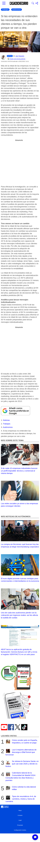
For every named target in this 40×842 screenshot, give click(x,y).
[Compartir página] (37, 3)
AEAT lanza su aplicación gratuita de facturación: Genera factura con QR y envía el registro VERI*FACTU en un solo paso (19, 651)
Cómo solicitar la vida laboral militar (24, 788)
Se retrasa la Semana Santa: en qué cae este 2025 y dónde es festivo (22, 763)
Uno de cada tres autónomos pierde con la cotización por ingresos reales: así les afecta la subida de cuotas (19, 615)
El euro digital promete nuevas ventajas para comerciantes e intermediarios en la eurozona (20, 579)
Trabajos (5, 9)
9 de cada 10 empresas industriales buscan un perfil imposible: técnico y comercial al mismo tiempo (19, 470)
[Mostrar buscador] (33, 3)
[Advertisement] (20, 162)
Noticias (6, 420)
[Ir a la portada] (19, 3)
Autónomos (16, 9)
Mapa (20, 810)
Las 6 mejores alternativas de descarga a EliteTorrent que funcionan (21, 752)
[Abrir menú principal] (4, 3)
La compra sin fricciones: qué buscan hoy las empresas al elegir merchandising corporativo (20, 545)
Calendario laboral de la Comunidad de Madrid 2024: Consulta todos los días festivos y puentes (21, 776)
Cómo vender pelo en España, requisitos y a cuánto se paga (24, 741)
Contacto (20, 815)
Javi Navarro (19, 56)
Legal (20, 820)
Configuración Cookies (20, 830)
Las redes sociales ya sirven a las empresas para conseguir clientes (19, 504)
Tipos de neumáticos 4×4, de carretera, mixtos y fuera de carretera (21, 798)
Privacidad (20, 825)
